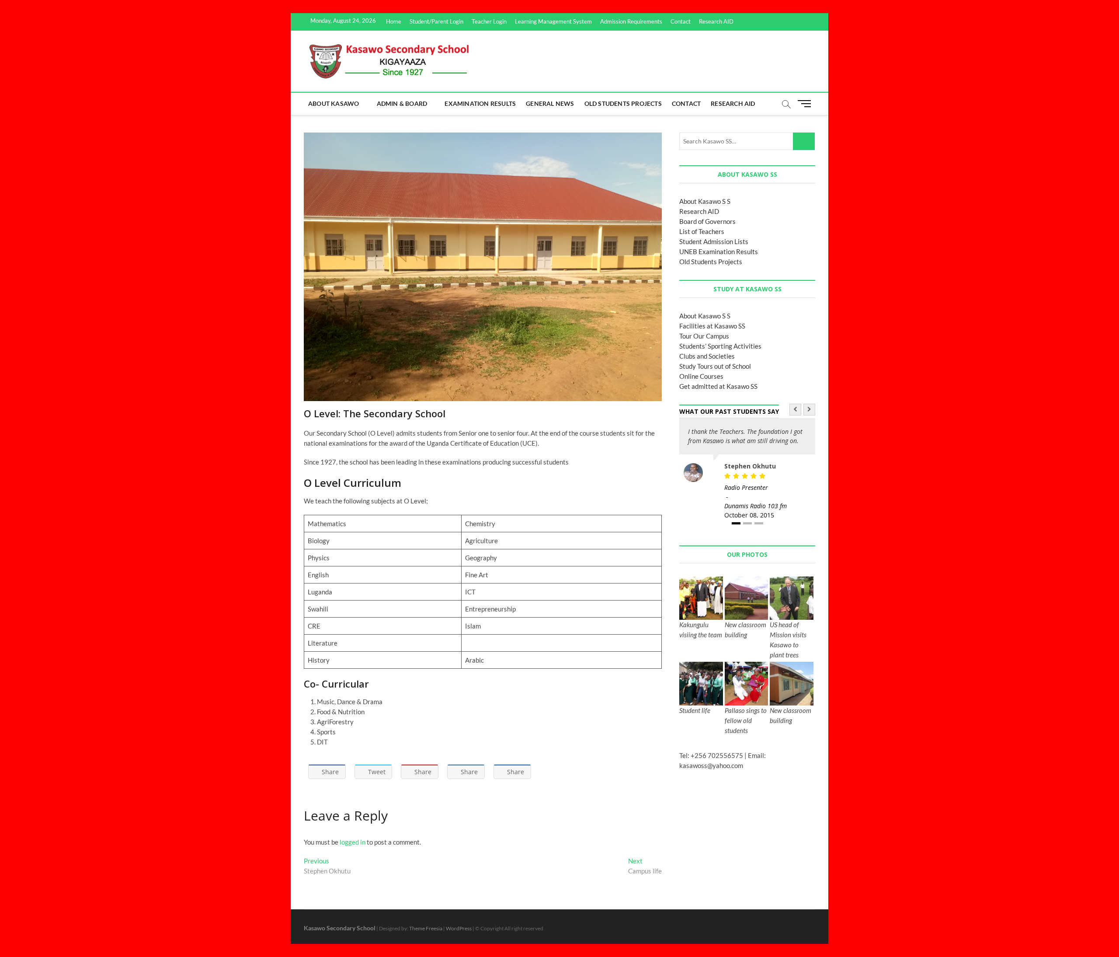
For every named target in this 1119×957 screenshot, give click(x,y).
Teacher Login (489, 21)
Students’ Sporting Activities (720, 346)
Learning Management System (553, 21)
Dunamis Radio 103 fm (755, 506)
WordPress (459, 928)
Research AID (716, 21)
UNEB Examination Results (718, 251)
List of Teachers (701, 231)
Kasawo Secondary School (339, 928)
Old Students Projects (623, 103)
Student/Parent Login (436, 21)
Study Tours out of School (715, 366)
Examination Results (480, 103)
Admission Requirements (631, 21)
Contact (681, 21)
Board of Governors (707, 221)
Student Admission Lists (713, 241)
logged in (352, 842)
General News (550, 103)
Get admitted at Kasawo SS (718, 386)
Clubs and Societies (707, 356)
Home (393, 21)
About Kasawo (333, 103)
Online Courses (701, 376)
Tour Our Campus (704, 336)
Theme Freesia (425, 928)
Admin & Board (402, 103)
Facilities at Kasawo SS (712, 326)
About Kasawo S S (704, 201)
